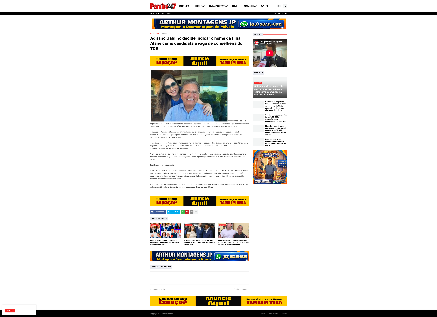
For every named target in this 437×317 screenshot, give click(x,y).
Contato (168, 13)
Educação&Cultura (218, 6)
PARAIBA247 (169, 314)
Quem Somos (160, 13)
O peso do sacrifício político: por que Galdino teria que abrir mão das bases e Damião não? (199, 242)
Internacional (249, 6)
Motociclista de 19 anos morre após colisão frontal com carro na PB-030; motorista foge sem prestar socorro (275, 130)
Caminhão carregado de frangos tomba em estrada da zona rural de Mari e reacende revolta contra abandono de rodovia (275, 106)
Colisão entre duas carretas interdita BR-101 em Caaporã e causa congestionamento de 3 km (276, 118)
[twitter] (279, 13)
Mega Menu (184, 6)
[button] (279, 6)
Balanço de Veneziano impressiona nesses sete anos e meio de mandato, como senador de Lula (164, 242)
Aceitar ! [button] (10, 310)
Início (152, 13)
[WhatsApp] (183, 212)
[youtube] (282, 13)
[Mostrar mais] (196, 212)
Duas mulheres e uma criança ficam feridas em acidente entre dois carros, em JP (275, 142)
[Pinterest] (187, 212)
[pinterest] (286, 13)
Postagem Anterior (158, 289)
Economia (199, 6)
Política (164, 33)
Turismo (264, 6)
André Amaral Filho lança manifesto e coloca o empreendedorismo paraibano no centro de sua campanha (233, 242)
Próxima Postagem (241, 289)
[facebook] (275, 13)
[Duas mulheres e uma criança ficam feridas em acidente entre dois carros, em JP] (258, 142)
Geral (234, 6)
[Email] (191, 212)
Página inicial (155, 33)
